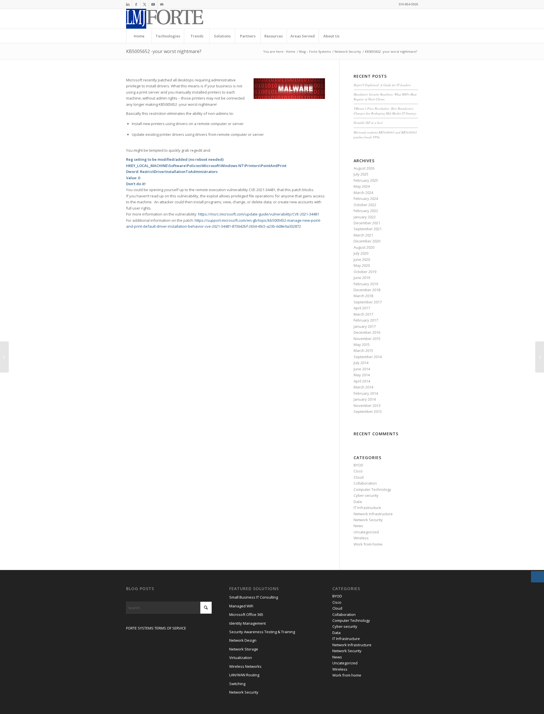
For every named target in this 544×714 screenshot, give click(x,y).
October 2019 (365, 271)
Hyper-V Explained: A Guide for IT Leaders (382, 85)
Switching (237, 683)
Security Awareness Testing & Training (262, 631)
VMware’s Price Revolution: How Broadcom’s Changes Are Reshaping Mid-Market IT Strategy (385, 110)
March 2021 (363, 235)
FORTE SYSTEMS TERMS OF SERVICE (156, 628)
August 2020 (364, 247)
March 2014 (363, 387)
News (358, 525)
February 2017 (366, 320)
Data (358, 501)
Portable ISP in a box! (368, 123)
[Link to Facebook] (136, 4)
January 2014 (365, 399)
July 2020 (361, 253)
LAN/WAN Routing (244, 674)
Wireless (361, 537)
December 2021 (367, 222)
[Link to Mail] (162, 4)
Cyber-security (366, 495)
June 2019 (362, 277)
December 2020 (367, 241)
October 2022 (365, 204)
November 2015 (367, 338)
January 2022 (365, 216)
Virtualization (240, 657)
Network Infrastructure (373, 513)
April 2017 (362, 307)
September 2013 (368, 411)
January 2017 (365, 326)
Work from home (368, 544)
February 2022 (366, 210)
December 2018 (367, 289)
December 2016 (367, 332)
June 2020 (362, 259)
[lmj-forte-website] (164, 19)
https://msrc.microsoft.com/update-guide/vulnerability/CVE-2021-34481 (258, 214)
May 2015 (362, 344)
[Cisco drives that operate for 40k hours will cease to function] (4, 357)
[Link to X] (145, 4)
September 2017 (368, 302)
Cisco (358, 471)
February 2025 (366, 180)
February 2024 (366, 198)
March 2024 (363, 192)
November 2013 (367, 405)
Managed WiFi (241, 606)
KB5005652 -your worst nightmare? (163, 51)
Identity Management (247, 623)
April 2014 (362, 381)
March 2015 (363, 350)
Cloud (359, 477)
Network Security (368, 519)
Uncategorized (366, 532)
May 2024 (362, 186)
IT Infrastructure (367, 507)
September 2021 (368, 228)
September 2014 (368, 356)
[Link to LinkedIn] (128, 4)
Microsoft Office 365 (246, 614)
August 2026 (364, 168)
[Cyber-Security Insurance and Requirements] (539, 357)
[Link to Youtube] (153, 4)
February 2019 (366, 283)
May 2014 (362, 374)
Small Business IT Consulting (253, 597)
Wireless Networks (245, 666)
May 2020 (362, 265)
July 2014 (361, 362)
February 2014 (366, 393)
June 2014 (362, 368)
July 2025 (361, 174)
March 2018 (363, 295)
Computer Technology (372, 489)
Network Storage (243, 649)
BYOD (358, 465)
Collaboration (365, 483)
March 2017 (363, 314)
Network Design (242, 640)
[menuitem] (139, 36)
